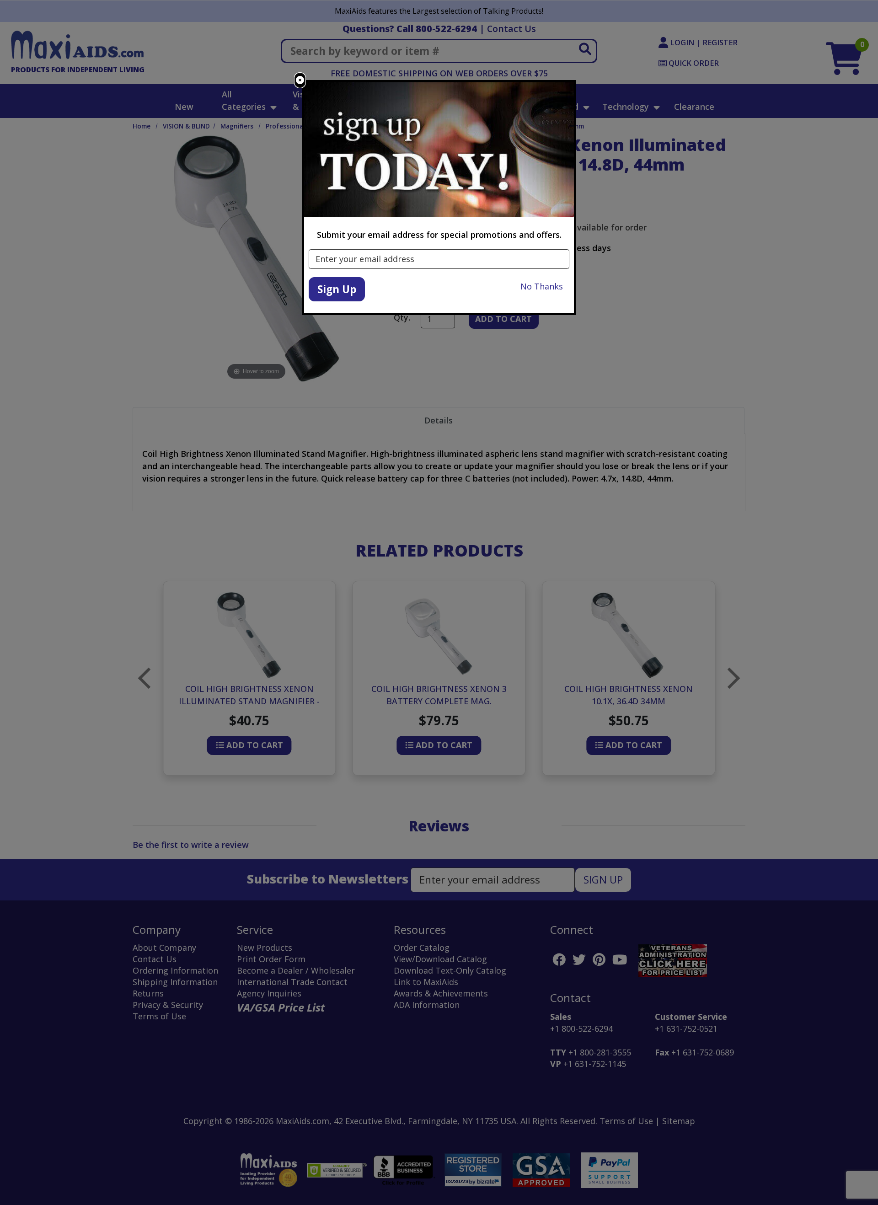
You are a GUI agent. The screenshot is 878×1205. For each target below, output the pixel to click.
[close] (300, 80)
